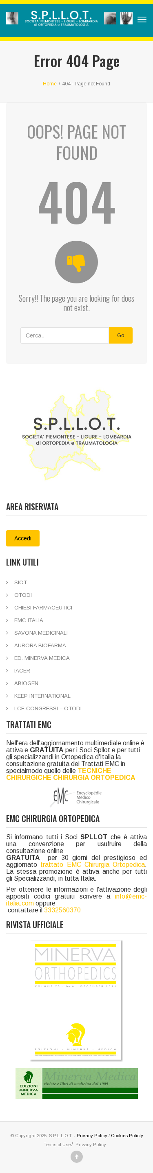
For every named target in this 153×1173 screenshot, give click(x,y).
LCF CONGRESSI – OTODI (48, 708)
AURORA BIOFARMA (40, 645)
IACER (22, 671)
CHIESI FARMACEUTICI (43, 608)
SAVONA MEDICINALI (41, 633)
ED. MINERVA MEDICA (42, 658)
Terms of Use (57, 1144)
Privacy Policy (92, 1135)
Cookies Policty (127, 1135)
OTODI (23, 595)
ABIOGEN (26, 683)
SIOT (20, 582)
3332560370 (62, 910)
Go (120, 335)
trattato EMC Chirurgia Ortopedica (92, 864)
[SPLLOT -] (69, 19)
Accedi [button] (22, 538)
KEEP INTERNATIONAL (42, 696)
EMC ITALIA (28, 620)
